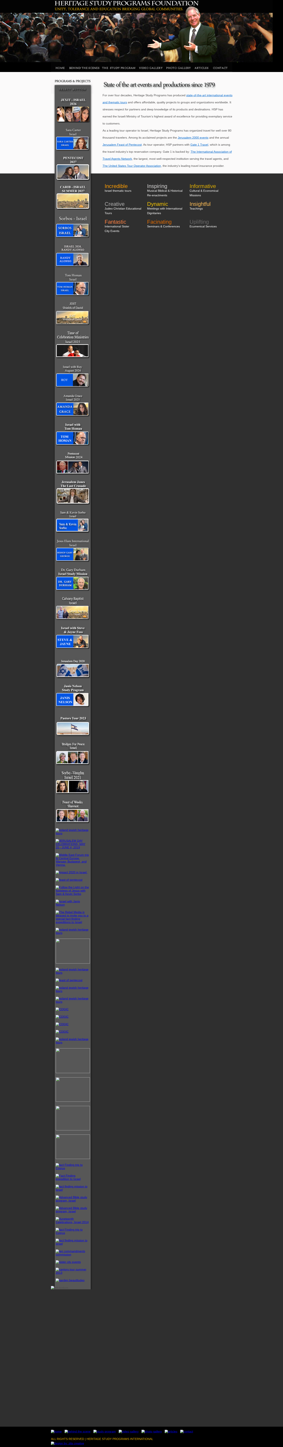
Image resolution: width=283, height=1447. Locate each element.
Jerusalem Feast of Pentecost (122, 144)
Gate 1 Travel (199, 144)
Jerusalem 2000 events (193, 137)
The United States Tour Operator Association (132, 165)
